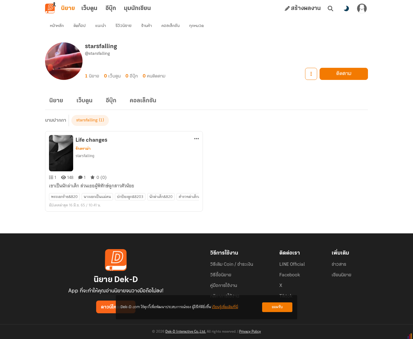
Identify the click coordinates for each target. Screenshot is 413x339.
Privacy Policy (250, 332)
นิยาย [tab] (68, 8)
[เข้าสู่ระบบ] (362, 8)
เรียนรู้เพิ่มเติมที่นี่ (225, 307)
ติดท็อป (79, 26)
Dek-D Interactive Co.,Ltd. (185, 332)
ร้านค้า (146, 26)
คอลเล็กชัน (170, 26)
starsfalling (87, 120)
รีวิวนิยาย (123, 26)
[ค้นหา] (330, 8)
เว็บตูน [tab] (89, 8)
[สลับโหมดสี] (346, 8)
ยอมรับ (277, 307)
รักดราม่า (83, 148)
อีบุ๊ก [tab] (111, 8)
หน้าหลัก (57, 26)
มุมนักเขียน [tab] (137, 8)
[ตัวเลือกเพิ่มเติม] (311, 74)
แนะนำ (100, 26)
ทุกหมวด (196, 26)
